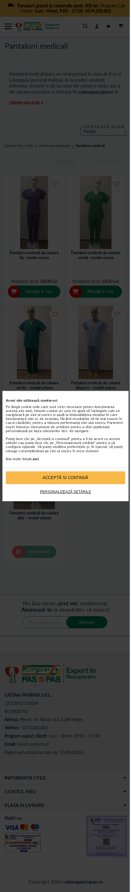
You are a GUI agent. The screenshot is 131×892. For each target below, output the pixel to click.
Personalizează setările (65, 491)
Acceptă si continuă (65, 477)
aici (36, 459)
